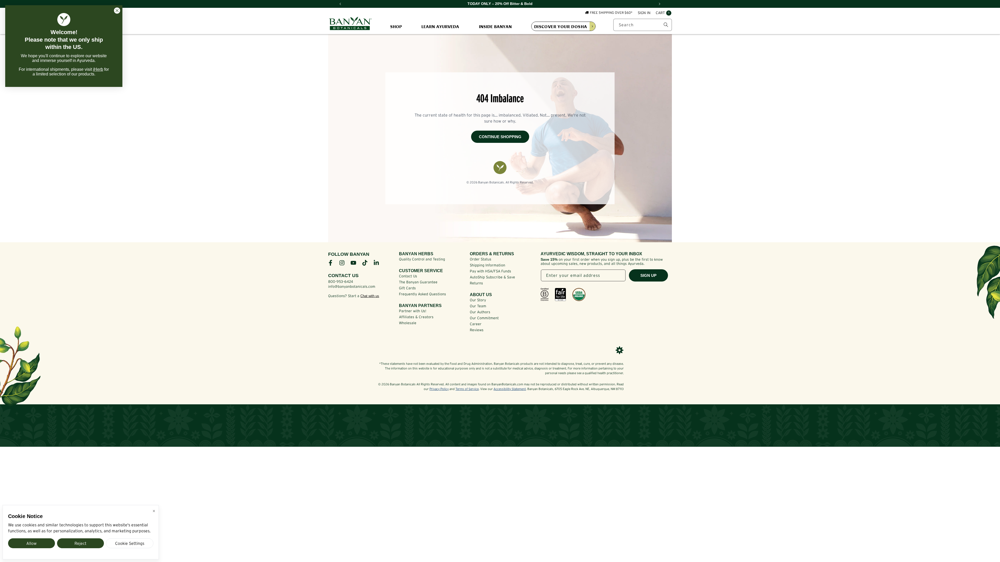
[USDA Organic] (578, 294)
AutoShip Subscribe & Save (492, 277)
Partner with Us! (412, 311)
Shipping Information (487, 265)
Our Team (478, 306)
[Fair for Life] (560, 294)
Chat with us (369, 296)
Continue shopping (500, 137)
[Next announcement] (659, 4)
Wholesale (407, 323)
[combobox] (643, 25)
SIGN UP (648, 275)
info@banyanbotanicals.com (351, 286)
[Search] (666, 24)
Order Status (480, 259)
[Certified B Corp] (544, 294)
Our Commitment (484, 318)
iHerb (98, 69)
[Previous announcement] (340, 4)
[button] (663, 13)
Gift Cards (407, 288)
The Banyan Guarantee (418, 282)
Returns (476, 283)
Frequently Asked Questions (422, 294)
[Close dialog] (117, 10)
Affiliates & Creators (416, 317)
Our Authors (480, 312)
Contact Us (408, 276)
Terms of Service (467, 389)
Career (476, 324)
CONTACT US (343, 275)
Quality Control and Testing (422, 259)
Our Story (478, 300)
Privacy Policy (439, 389)
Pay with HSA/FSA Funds (490, 271)
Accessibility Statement (509, 389)
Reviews (477, 330)
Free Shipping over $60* (611, 13)
